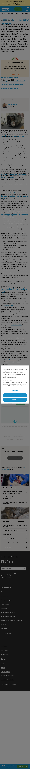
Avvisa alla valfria (15, 395)
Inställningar (15, 390)
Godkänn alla (15, 399)
